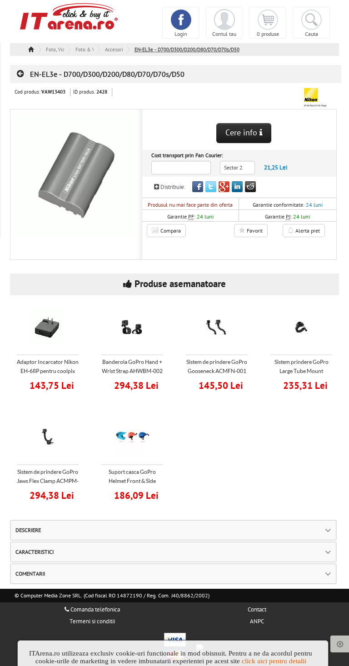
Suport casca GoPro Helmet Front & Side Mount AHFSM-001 (132, 480)
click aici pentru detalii (274, 661)
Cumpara (53, 384)
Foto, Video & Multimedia (55, 50)
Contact (257, 609)
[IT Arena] (69, 16)
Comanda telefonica (94, 609)
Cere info (242, 133)
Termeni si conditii (92, 621)
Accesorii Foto (114, 50)
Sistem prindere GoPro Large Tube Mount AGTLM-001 (301, 370)
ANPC (257, 621)
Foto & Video (84, 50)
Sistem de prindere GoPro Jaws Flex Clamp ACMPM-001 (48, 480)
